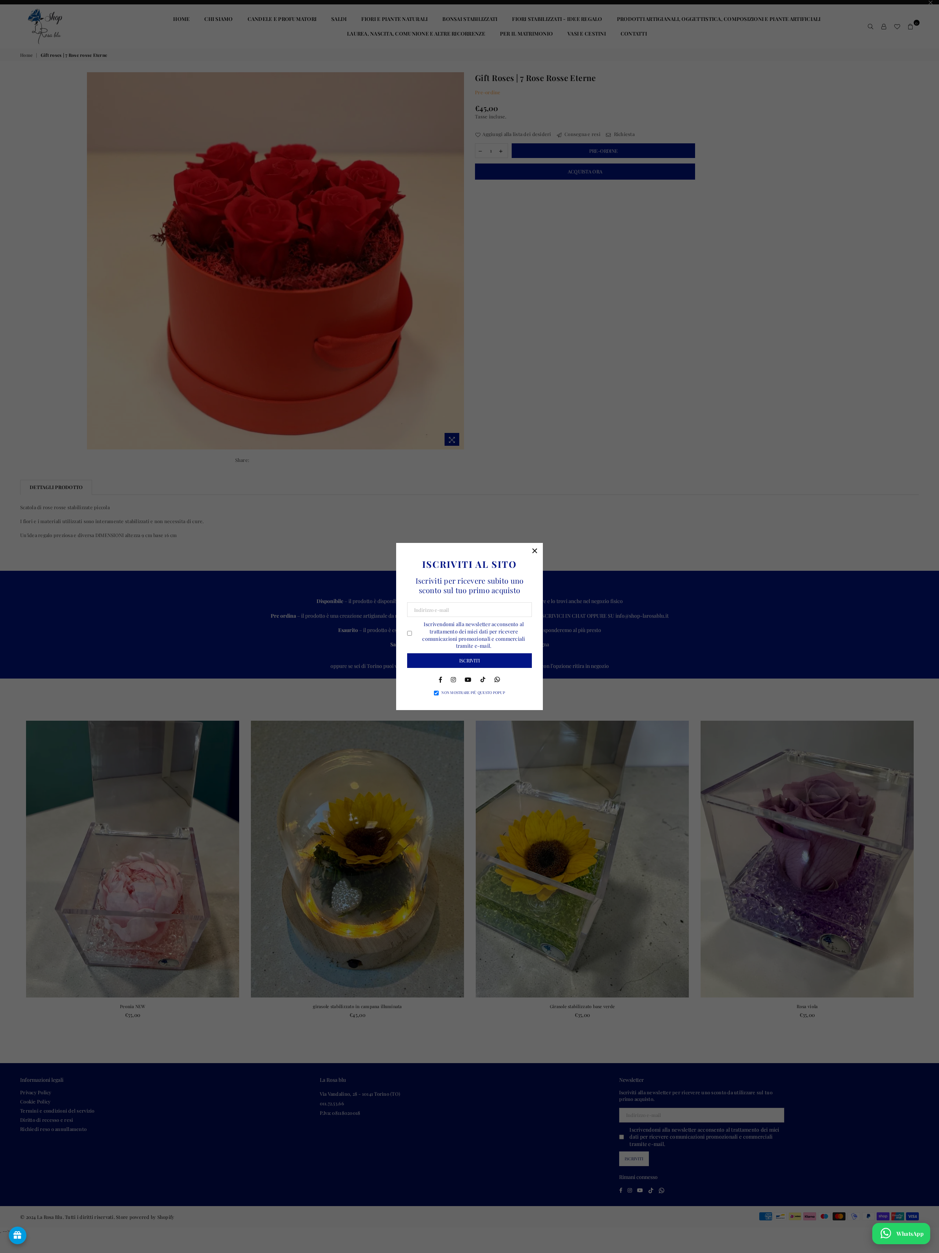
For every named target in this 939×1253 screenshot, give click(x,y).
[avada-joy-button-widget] (17, 1235)
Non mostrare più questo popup (473, 692)
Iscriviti (469, 660)
